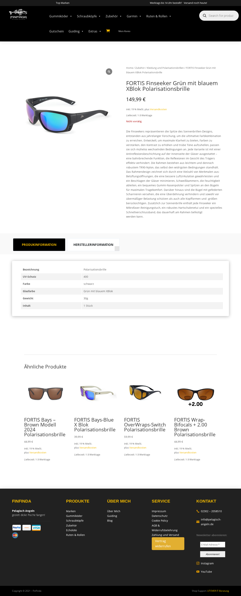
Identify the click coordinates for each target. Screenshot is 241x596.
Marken (71, 511)
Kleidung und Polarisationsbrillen (165, 68)
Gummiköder (58, 16)
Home (129, 68)
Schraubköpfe (87, 16)
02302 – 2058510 (209, 511)
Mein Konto (124, 31)
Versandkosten (158, 109)
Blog (110, 520)
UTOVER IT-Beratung (218, 590)
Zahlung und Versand (165, 535)
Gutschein (56, 31)
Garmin (132, 16)
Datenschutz (160, 516)
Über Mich (113, 511)
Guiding (74, 31)
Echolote (71, 530)
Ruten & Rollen (156, 16)
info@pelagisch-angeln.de (208, 522)
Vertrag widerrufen (163, 543)
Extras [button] (92, 31)
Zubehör (112, 16)
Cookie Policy (160, 520)
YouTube (204, 571)
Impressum (159, 511)
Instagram (205, 563)
